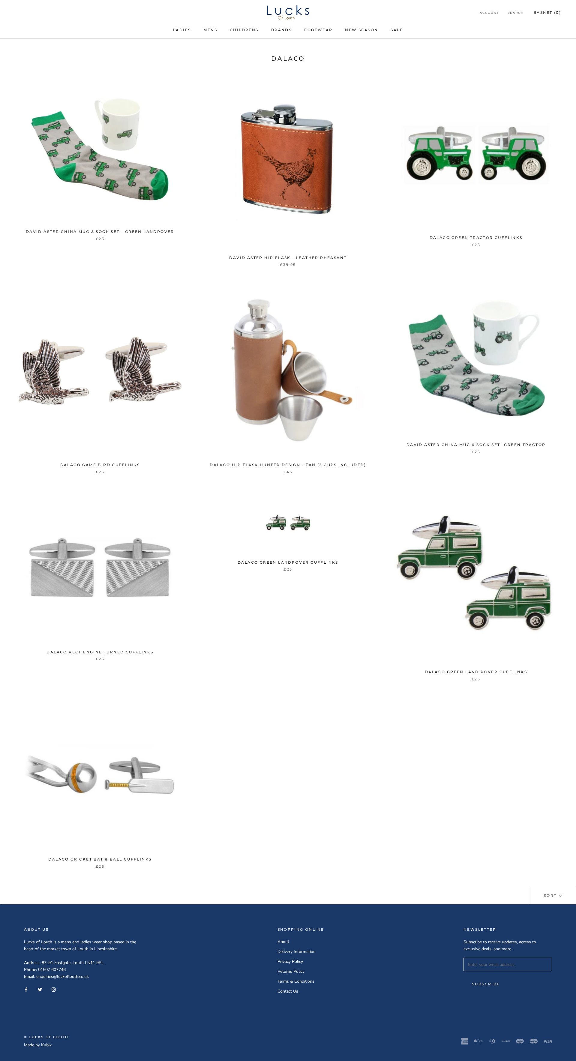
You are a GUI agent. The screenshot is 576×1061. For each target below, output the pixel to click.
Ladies (182, 30)
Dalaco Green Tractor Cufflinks (476, 237)
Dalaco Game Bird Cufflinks (100, 465)
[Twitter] (40, 989)
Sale (397, 30)
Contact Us (288, 991)
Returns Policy (291, 971)
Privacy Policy (290, 961)
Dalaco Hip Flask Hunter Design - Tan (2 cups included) (288, 465)
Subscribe (486, 984)
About (283, 942)
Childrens (244, 30)
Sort (551, 895)
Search (516, 13)
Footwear (318, 30)
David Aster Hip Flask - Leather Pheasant (287, 257)
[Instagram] (54, 989)
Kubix (46, 1045)
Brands (281, 30)
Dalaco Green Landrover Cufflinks (288, 562)
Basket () (547, 12)
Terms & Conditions (296, 981)
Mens (210, 30)
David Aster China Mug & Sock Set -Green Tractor (476, 444)
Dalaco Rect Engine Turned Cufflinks (99, 652)
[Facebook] (26, 989)
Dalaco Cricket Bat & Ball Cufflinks (100, 859)
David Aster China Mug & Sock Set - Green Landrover (100, 231)
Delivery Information (297, 951)
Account (489, 13)
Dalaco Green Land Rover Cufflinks (476, 672)
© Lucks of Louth (46, 1037)
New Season (361, 30)
